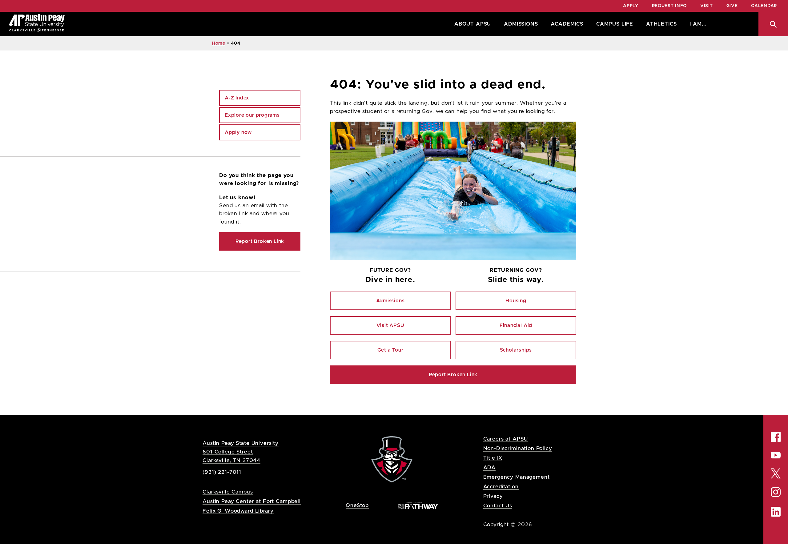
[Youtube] (776, 455)
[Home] (37, 24)
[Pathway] (418, 505)
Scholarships (516, 350)
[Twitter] (776, 472)
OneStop (357, 505)
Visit (706, 6)
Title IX (493, 458)
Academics (567, 24)
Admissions (521, 24)
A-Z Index (237, 97)
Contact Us (498, 505)
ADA (489, 467)
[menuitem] (471, 24)
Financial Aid (516, 325)
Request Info (669, 6)
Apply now (238, 132)
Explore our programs (252, 115)
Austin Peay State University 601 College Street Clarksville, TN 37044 (241, 452)
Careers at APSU (505, 438)
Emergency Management (516, 477)
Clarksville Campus (228, 491)
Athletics (661, 24)
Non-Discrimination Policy (517, 448)
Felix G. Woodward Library (238, 511)
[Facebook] (776, 437)
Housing (515, 300)
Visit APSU (390, 325)
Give (732, 6)
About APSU (472, 24)
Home (218, 43)
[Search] (773, 24)
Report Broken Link (453, 374)
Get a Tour (390, 350)
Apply (630, 6)
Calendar (764, 6)
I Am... (698, 24)
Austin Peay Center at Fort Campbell (252, 501)
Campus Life (614, 24)
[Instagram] (776, 492)
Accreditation (501, 486)
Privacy (493, 496)
